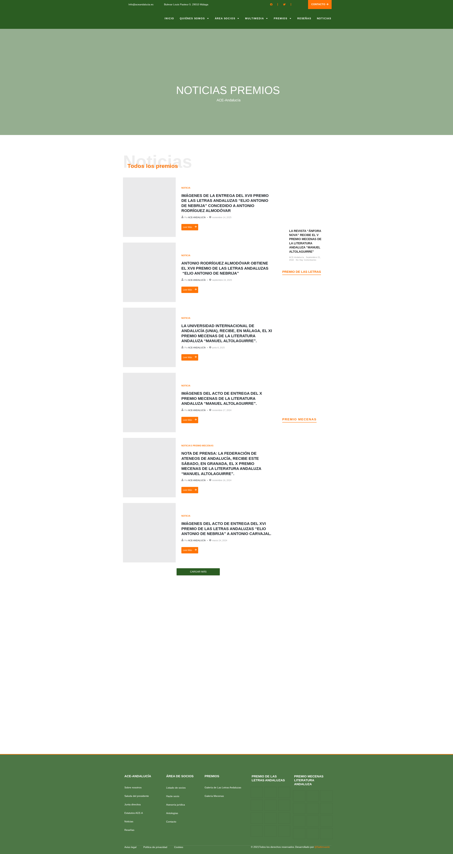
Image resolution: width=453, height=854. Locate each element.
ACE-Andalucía (197, 217)
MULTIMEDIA (254, 18)
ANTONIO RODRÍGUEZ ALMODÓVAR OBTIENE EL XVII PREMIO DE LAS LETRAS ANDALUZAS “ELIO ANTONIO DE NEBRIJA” (224, 268)
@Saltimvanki (322, 847)
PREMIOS (280, 18)
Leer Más (187, 227)
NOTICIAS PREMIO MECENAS (197, 445)
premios (212, 776)
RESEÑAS (304, 18)
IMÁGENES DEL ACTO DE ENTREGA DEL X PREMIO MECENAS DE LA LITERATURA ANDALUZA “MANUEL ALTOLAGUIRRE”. (221, 398)
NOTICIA (186, 188)
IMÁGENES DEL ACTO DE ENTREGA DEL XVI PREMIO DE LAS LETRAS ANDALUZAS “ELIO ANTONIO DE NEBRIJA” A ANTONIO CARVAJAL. (226, 528)
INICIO (169, 18)
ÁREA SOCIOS (225, 18)
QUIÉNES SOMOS (192, 18)
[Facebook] (271, 4)
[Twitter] (284, 4)
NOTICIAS (324, 18)
